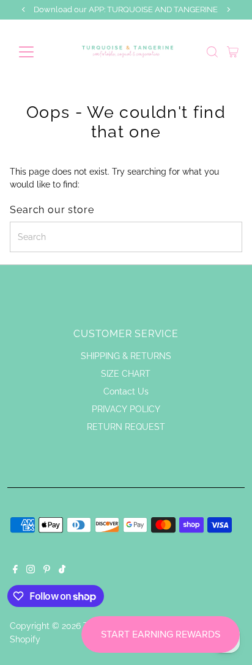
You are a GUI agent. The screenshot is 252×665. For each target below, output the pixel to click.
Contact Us (126, 391)
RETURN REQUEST (126, 427)
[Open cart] (233, 52)
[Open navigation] (38, 52)
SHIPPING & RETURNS (126, 356)
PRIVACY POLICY (126, 409)
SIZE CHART (125, 374)
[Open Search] (212, 51)
